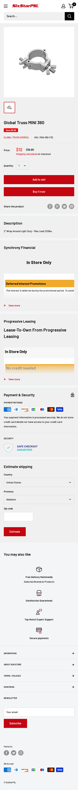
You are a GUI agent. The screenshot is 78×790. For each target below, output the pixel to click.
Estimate (14, 531)
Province (8, 491)
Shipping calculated (26, 153)
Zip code (8, 508)
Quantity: (9, 165)
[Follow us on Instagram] (20, 752)
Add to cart (39, 179)
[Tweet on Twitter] (64, 206)
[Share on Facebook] (50, 206)
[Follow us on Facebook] (6, 752)
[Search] (69, 16)
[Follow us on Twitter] (13, 752)
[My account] (63, 6)
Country (8, 474)
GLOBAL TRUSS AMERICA (16, 137)
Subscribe (15, 723)
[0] (71, 6)
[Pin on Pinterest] (57, 206)
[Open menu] (6, 6)
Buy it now (39, 191)
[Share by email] (71, 206)
